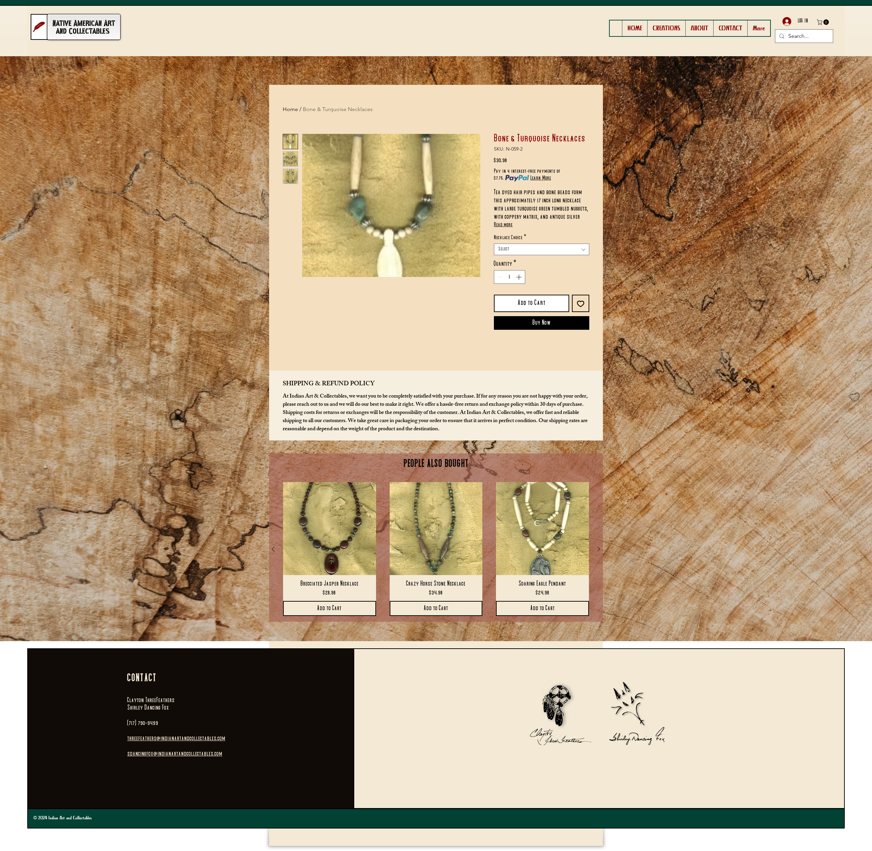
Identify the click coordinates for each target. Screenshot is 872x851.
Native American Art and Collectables (83, 27)
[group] (436, 549)
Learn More (540, 178)
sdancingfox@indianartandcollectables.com (174, 754)
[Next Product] (599, 549)
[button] (823, 22)
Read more (503, 224)
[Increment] (519, 276)
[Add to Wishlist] (580, 303)
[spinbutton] (509, 276)
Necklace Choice (510, 238)
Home (290, 109)
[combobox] (541, 249)
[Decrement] (499, 276)
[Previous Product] (273, 549)
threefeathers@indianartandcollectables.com (176, 738)
